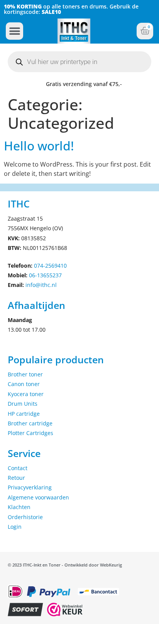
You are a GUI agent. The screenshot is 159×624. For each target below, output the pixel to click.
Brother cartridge (30, 423)
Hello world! (39, 145)
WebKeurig (111, 565)
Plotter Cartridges (30, 433)
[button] (14, 31)
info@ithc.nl (41, 284)
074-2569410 (50, 265)
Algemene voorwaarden (38, 497)
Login (15, 526)
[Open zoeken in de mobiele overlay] (79, 61)
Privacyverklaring (30, 487)
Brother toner (25, 374)
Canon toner (24, 384)
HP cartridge (24, 413)
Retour (16, 477)
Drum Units (22, 403)
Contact (17, 468)
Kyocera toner (26, 394)
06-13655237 (45, 275)
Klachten (19, 507)
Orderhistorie (25, 517)
